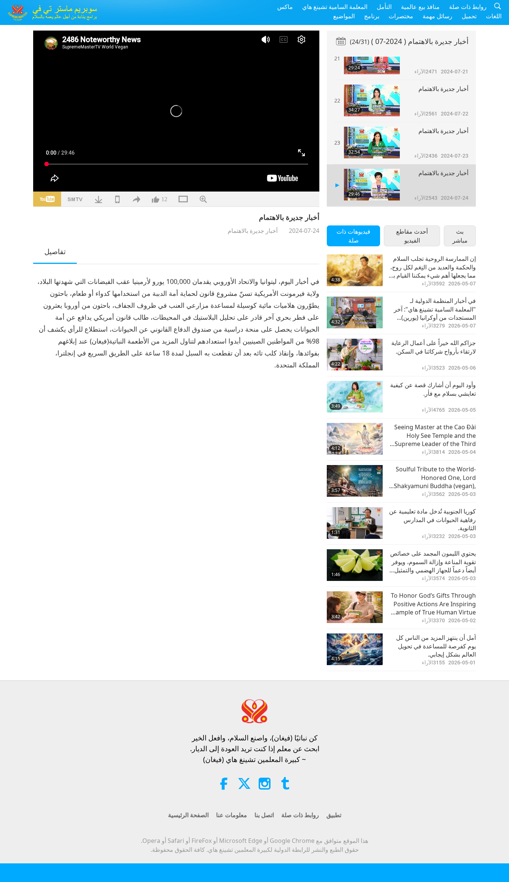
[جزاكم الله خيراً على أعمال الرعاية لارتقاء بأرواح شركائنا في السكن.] (355, 354)
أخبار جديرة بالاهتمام (253, 231)
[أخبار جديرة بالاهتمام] (372, 58)
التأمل (384, 7)
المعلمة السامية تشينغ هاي (334, 7)
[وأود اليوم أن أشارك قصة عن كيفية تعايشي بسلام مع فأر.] (355, 396)
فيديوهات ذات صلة (353, 235)
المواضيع (344, 16)
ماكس (285, 7)
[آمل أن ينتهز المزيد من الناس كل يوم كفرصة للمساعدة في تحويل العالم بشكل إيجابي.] (355, 649)
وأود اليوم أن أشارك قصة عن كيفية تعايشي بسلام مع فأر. (433, 389)
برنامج (371, 16)
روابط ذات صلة (468, 7)
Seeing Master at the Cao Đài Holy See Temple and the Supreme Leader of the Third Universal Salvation (435, 435)
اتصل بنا (264, 815)
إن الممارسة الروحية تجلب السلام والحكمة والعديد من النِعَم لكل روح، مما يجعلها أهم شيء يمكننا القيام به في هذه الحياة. (433, 267)
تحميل (469, 16)
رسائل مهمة (437, 16)
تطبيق (333, 815)
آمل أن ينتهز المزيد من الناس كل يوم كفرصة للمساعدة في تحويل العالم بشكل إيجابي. (436, 645)
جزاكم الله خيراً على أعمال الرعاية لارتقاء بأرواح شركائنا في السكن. (433, 347)
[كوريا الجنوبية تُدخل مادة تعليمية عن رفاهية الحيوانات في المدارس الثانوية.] (355, 523)
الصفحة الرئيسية (188, 815)
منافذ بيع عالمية (420, 7)
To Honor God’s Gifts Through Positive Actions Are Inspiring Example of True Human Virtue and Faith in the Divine (432, 603)
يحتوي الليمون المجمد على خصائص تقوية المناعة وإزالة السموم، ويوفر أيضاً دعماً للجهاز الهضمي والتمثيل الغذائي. (433, 561)
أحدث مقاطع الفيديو (412, 235)
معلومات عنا (231, 815)
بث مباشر (460, 235)
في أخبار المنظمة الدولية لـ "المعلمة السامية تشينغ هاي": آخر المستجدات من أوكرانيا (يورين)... (435, 309)
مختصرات (401, 16)
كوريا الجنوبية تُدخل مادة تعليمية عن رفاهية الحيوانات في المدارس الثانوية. (432, 519)
